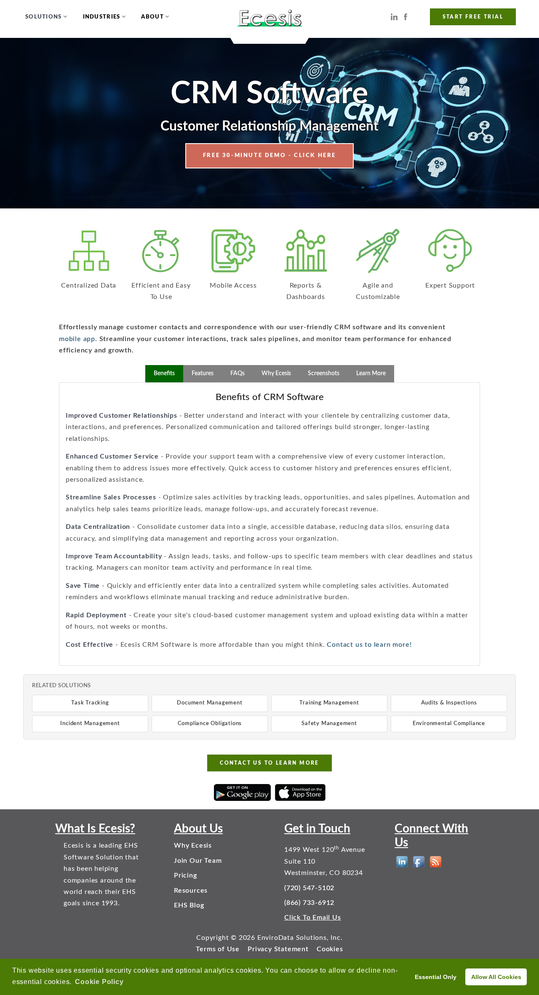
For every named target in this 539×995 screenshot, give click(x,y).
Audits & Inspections (449, 703)
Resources (191, 890)
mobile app (77, 339)
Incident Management (90, 723)
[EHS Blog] (435, 861)
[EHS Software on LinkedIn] (402, 861)
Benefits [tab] (164, 373)
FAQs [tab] (237, 373)
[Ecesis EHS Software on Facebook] (405, 16)
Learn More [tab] (371, 373)
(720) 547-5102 (309, 888)
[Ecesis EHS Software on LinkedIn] (394, 16)
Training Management (329, 703)
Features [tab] (202, 373)
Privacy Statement (278, 949)
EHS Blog (189, 905)
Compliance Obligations (210, 723)
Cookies (330, 949)
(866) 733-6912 (309, 902)
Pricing (185, 875)
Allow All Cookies (496, 977)
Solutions (43, 17)
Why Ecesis (193, 845)
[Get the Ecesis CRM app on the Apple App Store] (300, 792)
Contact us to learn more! (369, 644)
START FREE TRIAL (473, 16)
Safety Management (329, 723)
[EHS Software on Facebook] (418, 861)
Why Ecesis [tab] (276, 373)
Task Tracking (90, 703)
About (152, 17)
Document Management (209, 703)
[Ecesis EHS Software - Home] (270, 17)
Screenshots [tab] (323, 373)
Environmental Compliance (449, 723)
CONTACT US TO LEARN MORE (269, 763)
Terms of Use (218, 949)
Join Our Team (197, 860)
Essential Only (435, 977)
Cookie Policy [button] (99, 981)
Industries (101, 17)
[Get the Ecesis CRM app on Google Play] (242, 792)
